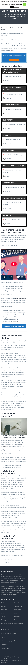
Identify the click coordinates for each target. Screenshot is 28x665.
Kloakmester (17, 620)
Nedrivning (4, 610)
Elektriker (3, 606)
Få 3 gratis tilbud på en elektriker (14, 326)
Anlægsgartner (18, 606)
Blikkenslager (17, 610)
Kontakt (6, 661)
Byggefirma (17, 617)
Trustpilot (15, 321)
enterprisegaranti (20, 298)
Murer (15, 613)
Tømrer (3, 617)
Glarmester (17, 603)
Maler (2, 613)
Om (2, 661)
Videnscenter (5, 649)
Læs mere (16, 7)
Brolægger (4, 620)
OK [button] (24, 4)
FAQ (10, 661)
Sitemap (14, 661)
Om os (3, 637)
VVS (2, 603)
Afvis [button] (11, 7)
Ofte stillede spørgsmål (8, 641)
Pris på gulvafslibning (7, 623)
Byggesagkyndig (18, 623)
